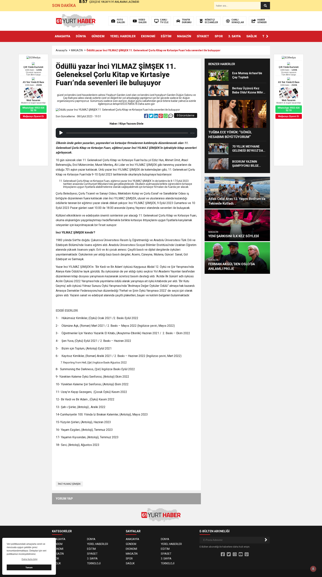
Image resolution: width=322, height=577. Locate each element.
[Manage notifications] (313, 569)
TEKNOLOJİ (94, 563)
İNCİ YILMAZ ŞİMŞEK (69, 483)
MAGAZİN (184, 36)
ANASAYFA (62, 36)
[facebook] (146, 116)
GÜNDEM (98, 36)
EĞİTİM (166, 36)
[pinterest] (161, 116)
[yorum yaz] (170, 116)
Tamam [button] (29, 567)
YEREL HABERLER (122, 36)
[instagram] (235, 554)
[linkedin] (156, 116)
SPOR (219, 36)
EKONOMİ (148, 36)
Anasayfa (61, 50)
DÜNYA (81, 36)
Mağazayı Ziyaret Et (288, 116)
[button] (267, 36)
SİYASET (203, 36)
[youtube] (241, 554)
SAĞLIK (251, 36)
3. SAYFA (234, 36)
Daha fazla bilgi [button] (29, 559)
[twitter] (151, 116)
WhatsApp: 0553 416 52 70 (289, 109)
